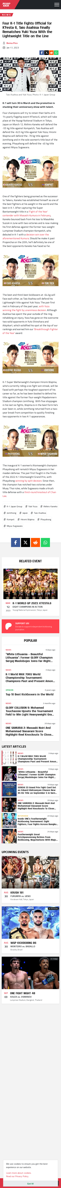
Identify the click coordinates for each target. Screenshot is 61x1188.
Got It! (30, 1183)
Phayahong (45, 519)
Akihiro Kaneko (50, 506)
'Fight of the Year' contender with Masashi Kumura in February (27, 213)
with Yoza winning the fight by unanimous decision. (26, 308)
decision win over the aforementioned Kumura (26, 236)
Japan (25, 513)
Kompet (10, 519)
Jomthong (11, 513)
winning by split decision (28, 481)
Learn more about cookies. (18, 1173)
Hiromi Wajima (27, 519)
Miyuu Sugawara (14, 526)
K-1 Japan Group (14, 506)
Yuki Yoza (32, 506)
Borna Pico (12, 43)
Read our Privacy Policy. (17, 1176)
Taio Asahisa (40, 513)
